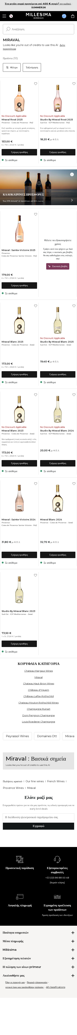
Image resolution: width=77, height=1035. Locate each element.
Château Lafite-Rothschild (38, 696)
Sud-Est (43, 122)
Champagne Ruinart (38, 708)
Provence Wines (13, 788)
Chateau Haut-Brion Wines (38, 683)
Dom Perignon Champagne (38, 715)
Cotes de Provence (20, 122)
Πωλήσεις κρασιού (12, 781)
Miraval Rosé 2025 (12, 119)
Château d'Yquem (38, 690)
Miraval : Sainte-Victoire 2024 (18, 519)
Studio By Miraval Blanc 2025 (57, 341)
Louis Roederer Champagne (38, 721)
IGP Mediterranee (57, 122)
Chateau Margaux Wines (38, 670)
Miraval (39, 677)
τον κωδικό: (38, 3)
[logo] (38, 16)
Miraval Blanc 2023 (12, 430)
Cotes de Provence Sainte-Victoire (17, 256)
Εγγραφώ (38, 826)
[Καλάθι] (73, 16)
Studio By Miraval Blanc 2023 (18, 611)
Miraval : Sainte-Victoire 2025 (18, 250)
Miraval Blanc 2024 (51, 519)
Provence (6, 122)
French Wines (55, 781)
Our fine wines (35, 781)
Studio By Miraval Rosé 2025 (56, 119)
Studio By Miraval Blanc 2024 (57, 430)
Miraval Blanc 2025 (12, 341)
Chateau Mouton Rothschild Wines (38, 702)
